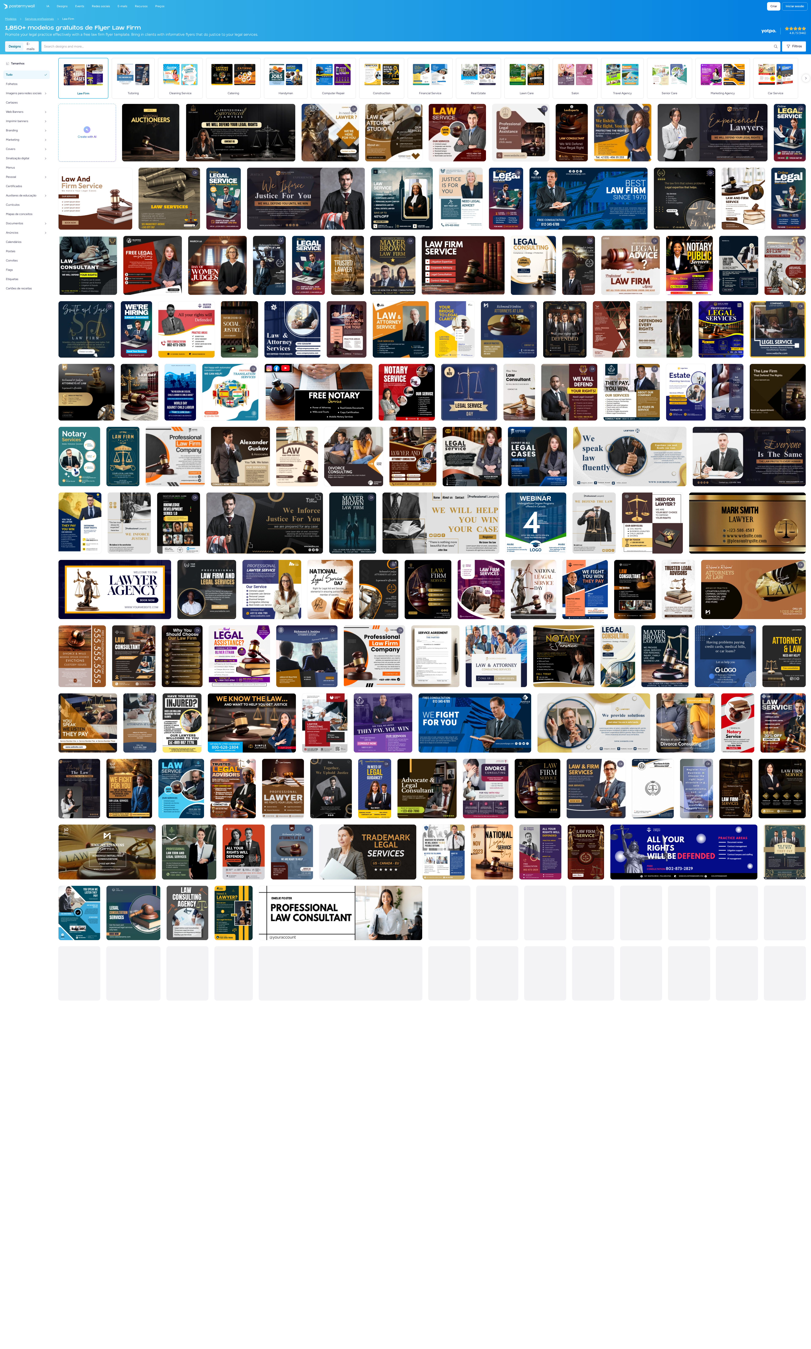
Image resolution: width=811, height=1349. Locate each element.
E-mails (30, 46)
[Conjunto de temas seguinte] (806, 78)
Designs (15, 46)
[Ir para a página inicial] (17, 6)
